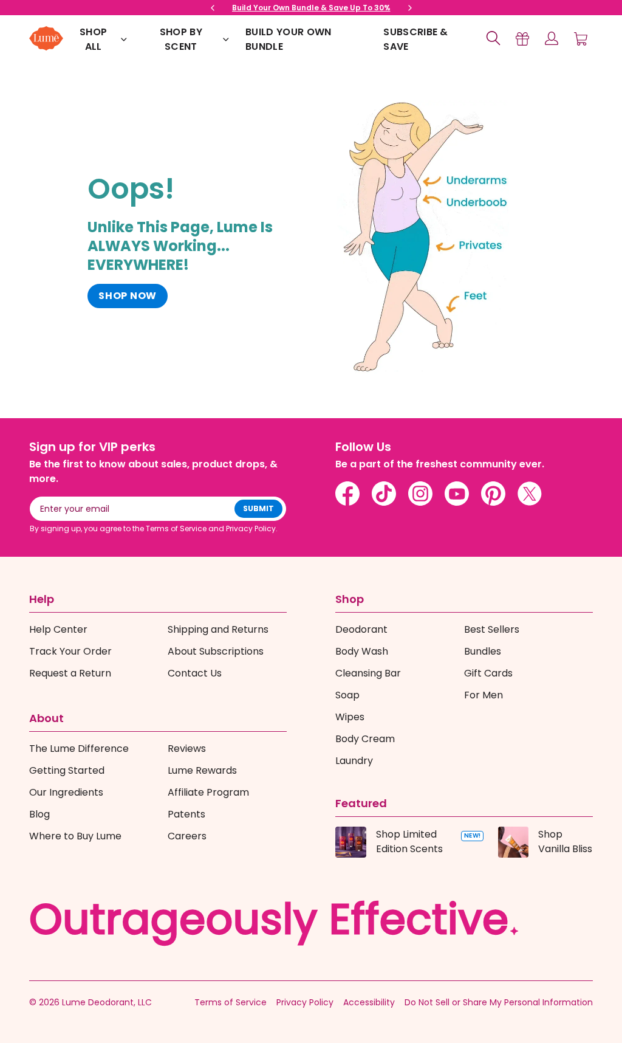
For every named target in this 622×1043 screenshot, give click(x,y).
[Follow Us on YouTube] (457, 493)
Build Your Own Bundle (288, 39)
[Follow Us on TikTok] (384, 493)
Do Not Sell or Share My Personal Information (499, 1002)
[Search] (493, 38)
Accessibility (369, 1002)
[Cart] (581, 38)
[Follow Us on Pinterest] (493, 493)
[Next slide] (410, 8)
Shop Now (127, 296)
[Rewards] (522, 38)
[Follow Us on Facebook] (347, 493)
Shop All (93, 39)
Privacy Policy (304, 1002)
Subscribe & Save (415, 39)
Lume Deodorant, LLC (107, 1002)
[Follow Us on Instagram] (420, 493)
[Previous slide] (212, 8)
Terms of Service (230, 1002)
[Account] (551, 38)
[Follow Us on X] (530, 493)
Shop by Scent (181, 39)
